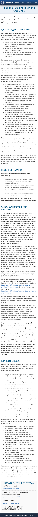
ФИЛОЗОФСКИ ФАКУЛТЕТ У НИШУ (19, 3)
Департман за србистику (10, 488)
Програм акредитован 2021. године (13, 497)
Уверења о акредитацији (10, 503)
